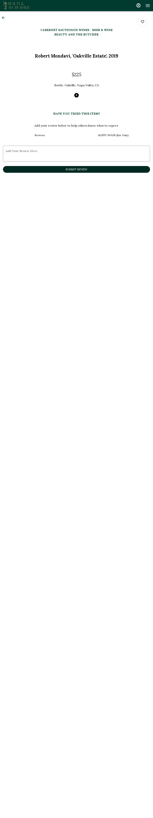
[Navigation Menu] (148, 5)
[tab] (39, 135)
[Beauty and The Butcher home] (20, 5)
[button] (4, 17)
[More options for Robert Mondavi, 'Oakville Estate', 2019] (142, 21)
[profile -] (138, 5)
